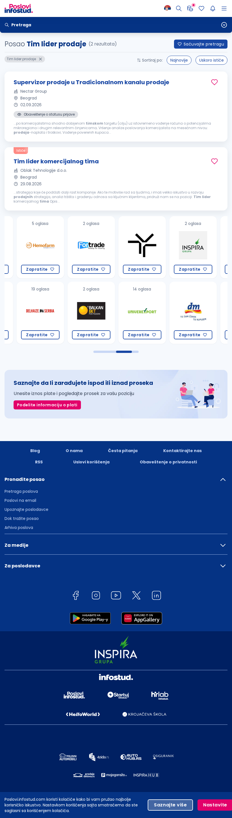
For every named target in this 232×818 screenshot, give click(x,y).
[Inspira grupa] (180, 247)
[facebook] (75, 596)
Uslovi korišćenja (91, 462)
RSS (39, 462)
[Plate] (190, 8)
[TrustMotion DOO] (129, 247)
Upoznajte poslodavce (26, 509)
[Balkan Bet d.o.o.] (78, 313)
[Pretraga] (178, 8)
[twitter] (136, 596)
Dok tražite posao (22, 518)
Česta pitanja (123, 451)
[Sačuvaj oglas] (214, 82)
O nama (74, 451)
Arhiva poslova (19, 527)
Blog (35, 451)
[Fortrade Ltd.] (78, 247)
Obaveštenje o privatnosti (168, 462)
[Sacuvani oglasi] (201, 8)
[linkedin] (156, 596)
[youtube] (116, 596)
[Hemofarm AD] (27, 247)
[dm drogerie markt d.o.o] (180, 313)
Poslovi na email (20, 500)
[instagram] (96, 596)
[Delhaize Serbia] (27, 313)
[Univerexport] (129, 313)
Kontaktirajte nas (182, 451)
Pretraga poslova (21, 491)
